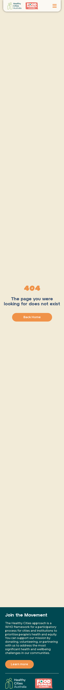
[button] (54, 5)
